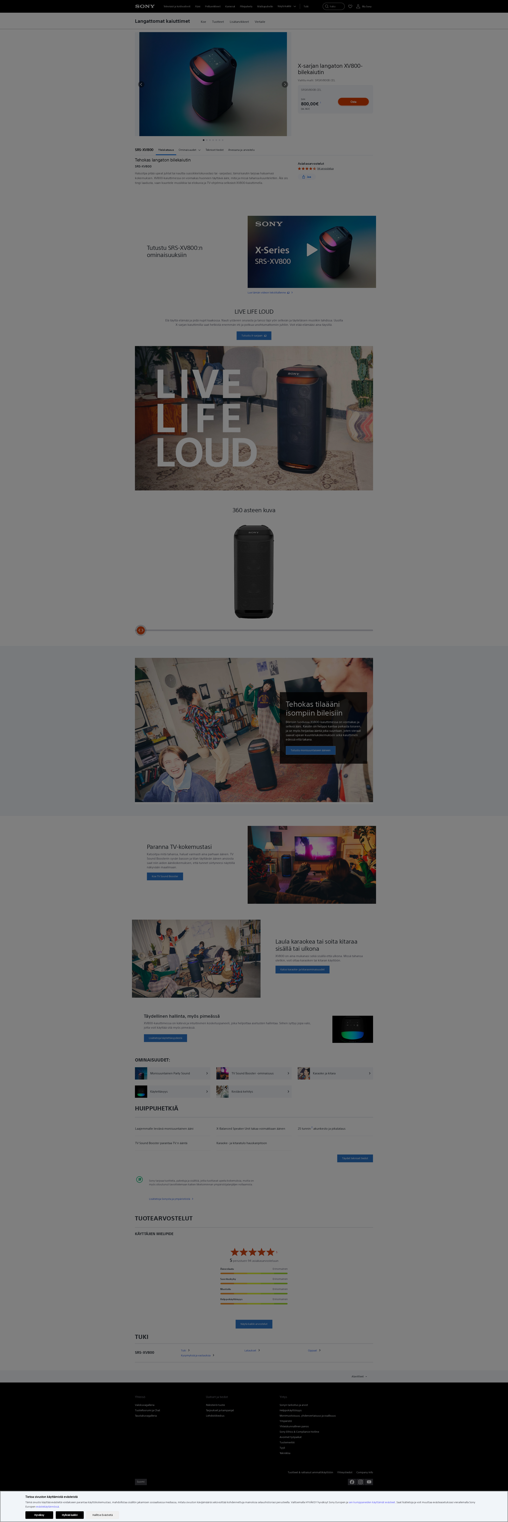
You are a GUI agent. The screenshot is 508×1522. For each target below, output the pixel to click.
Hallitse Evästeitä (102, 1515)
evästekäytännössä (47, 1506)
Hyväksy (39, 1515)
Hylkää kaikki (70, 1515)
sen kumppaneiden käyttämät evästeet (372, 1502)
